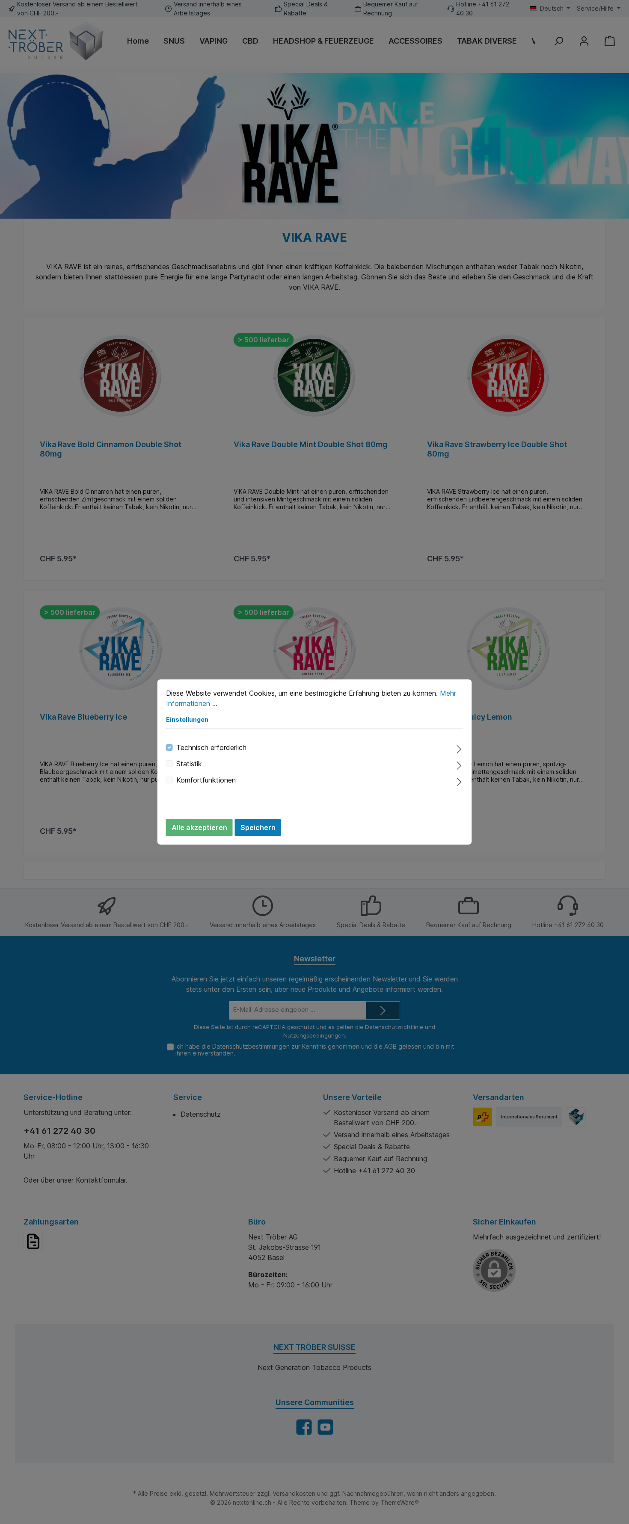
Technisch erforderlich (211, 747)
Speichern (258, 827)
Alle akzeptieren (199, 827)
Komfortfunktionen (206, 780)
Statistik (189, 763)
